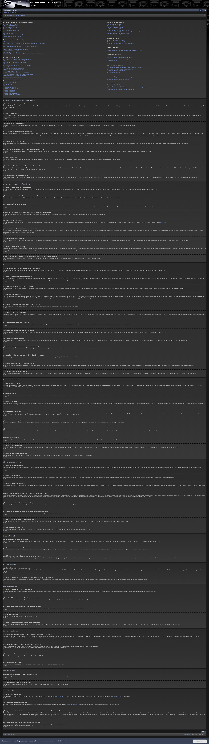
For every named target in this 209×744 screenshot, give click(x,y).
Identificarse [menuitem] (203, 10)
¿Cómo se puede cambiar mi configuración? (13, 41)
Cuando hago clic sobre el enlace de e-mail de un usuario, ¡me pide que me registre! (23, 53)
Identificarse (6, 12)
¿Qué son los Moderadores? (113, 25)
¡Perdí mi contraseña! (8, 33)
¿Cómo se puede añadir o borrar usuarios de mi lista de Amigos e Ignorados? (125, 50)
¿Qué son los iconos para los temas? (12, 94)
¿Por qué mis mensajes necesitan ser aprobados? (15, 75)
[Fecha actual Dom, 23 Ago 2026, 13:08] (204, 15)
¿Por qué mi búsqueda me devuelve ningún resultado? (119, 57)
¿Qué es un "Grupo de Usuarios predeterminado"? (118, 33)
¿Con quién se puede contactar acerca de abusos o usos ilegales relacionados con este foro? (129, 87)
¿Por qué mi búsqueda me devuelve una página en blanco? (121, 59)
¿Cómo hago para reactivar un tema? (12, 77)
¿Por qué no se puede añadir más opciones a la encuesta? (17, 65)
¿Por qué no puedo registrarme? (10, 27)
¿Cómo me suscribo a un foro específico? (116, 70)
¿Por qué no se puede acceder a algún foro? (13, 68)
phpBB (162, 222)
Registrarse (13, 12)
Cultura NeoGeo (7, 10)
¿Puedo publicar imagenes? (9, 87)
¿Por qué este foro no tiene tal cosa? (115, 86)
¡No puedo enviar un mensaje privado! (115, 40)
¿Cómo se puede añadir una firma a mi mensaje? (15, 62)
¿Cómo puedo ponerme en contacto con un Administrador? (120, 89)
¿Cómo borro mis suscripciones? (114, 72)
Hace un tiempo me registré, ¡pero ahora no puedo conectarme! (18, 31)
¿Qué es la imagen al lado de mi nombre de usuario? (15, 49)
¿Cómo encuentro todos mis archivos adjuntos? (118, 79)
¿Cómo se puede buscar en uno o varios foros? (118, 56)
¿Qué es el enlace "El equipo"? (114, 34)
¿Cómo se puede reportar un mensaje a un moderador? (16, 72)
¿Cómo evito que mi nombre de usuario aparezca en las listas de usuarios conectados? (24, 43)
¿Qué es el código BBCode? (10, 82)
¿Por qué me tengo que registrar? (11, 24)
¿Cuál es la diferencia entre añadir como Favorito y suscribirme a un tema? (124, 67)
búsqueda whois (117, 712)
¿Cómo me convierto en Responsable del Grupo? (118, 30)
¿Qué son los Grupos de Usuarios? (115, 27)
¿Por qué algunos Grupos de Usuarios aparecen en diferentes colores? (123, 31)
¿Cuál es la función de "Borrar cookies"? (12, 36)
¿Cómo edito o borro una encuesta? (11, 66)
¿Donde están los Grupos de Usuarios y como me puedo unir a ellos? (123, 28)
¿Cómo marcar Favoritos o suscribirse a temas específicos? (121, 69)
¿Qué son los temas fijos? (9, 91)
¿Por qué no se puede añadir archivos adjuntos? (14, 69)
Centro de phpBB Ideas (71, 704)
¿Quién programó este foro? (113, 84)
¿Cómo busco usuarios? (112, 60)
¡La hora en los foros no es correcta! (11, 44)
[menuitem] (200, 10)
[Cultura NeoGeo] (27, 4)
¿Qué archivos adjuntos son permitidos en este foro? (119, 77)
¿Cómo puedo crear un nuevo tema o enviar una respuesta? (17, 59)
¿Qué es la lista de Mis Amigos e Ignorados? (117, 49)
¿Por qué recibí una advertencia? (11, 71)
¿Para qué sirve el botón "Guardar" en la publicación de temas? (18, 74)
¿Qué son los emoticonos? (9, 85)
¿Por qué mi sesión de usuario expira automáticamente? (16, 34)
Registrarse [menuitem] (205, 10)
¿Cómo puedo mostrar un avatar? (11, 50)
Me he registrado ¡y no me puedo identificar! (13, 28)
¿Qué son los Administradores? (114, 24)
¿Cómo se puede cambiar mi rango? (11, 52)
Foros (15, 10)
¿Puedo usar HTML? (8, 84)
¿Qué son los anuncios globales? (11, 88)
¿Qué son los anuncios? (9, 90)
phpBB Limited (59, 696)
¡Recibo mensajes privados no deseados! (116, 41)
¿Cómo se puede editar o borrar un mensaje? (14, 60)
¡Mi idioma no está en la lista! (10, 47)
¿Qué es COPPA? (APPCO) (10, 25)
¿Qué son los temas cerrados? (10, 93)
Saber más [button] (63, 741)
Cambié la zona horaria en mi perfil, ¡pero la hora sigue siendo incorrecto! (20, 46)
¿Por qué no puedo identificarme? (11, 30)
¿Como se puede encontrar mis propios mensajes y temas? (121, 62)
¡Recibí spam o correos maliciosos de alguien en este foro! (120, 43)
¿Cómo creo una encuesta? (9, 63)
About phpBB (116, 696)
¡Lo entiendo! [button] (200, 741)
